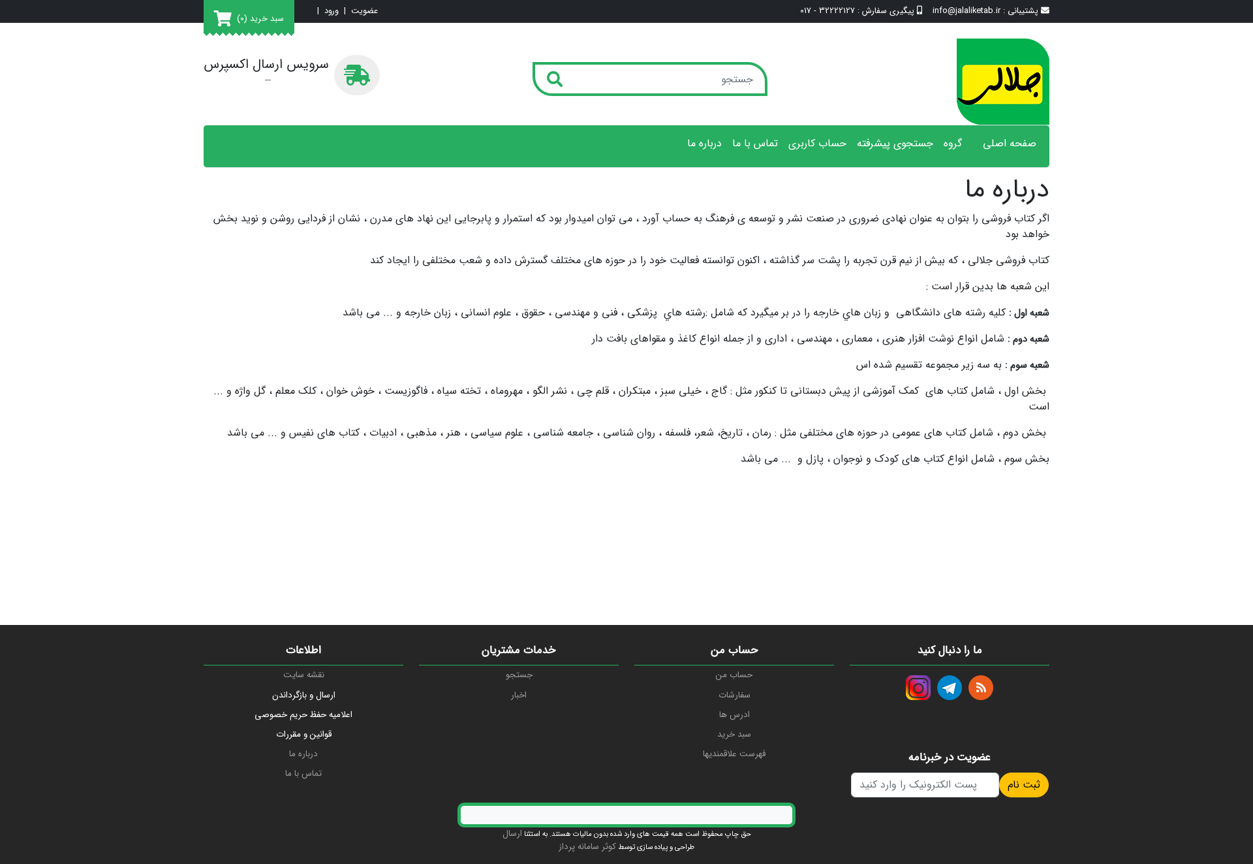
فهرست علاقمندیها (734, 754)
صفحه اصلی (1009, 144)
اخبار (519, 695)
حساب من (734, 675)
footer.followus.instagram (918, 687)
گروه (953, 144)
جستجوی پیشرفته (895, 144)
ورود (331, 11)
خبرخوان (980, 687)
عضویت (364, 11)
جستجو (519, 675)
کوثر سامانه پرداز (587, 847)
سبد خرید (734, 734)
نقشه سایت (303, 675)
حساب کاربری (817, 144)
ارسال (512, 833)
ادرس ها (734, 715)
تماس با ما (755, 144)
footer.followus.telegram (949, 687)
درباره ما (704, 144)
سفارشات (734, 695)
